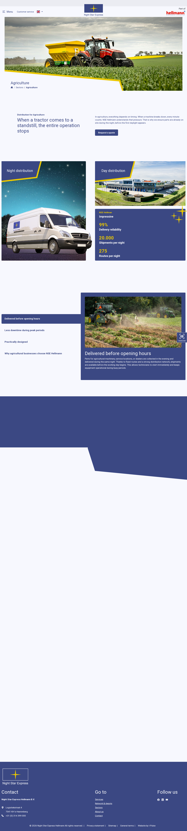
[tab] (38, 319)
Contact (99, 815)
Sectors (19, 87)
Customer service (25, 11)
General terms (127, 825)
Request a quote (106, 132)
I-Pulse (152, 825)
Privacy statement (95, 825)
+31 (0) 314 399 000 (16, 815)
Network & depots (103, 803)
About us (99, 811)
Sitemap (112, 825)
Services (99, 799)
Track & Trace (182, 340)
